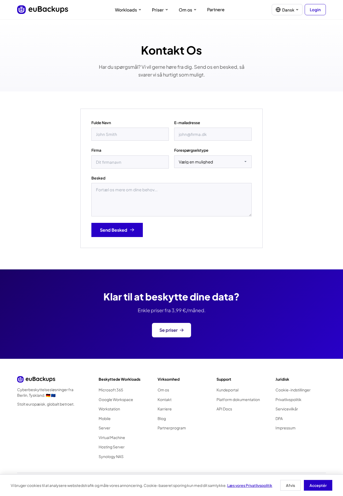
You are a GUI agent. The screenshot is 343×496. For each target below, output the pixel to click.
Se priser (168, 330)
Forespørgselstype (191, 150)
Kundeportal (227, 389)
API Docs (224, 408)
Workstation (109, 408)
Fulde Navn (101, 122)
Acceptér (318, 485)
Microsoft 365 (111, 389)
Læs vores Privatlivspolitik (249, 485)
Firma (96, 150)
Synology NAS (111, 456)
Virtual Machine (112, 437)
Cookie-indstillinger (293, 389)
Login (315, 9)
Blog (162, 418)
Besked (98, 177)
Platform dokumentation (238, 399)
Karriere (165, 408)
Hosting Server (112, 446)
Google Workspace (116, 399)
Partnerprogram (172, 427)
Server (104, 427)
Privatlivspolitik (288, 399)
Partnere (216, 9)
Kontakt (165, 399)
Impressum (285, 427)
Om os (163, 389)
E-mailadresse (187, 122)
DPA (279, 418)
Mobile (105, 418)
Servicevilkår (286, 408)
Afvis (290, 485)
